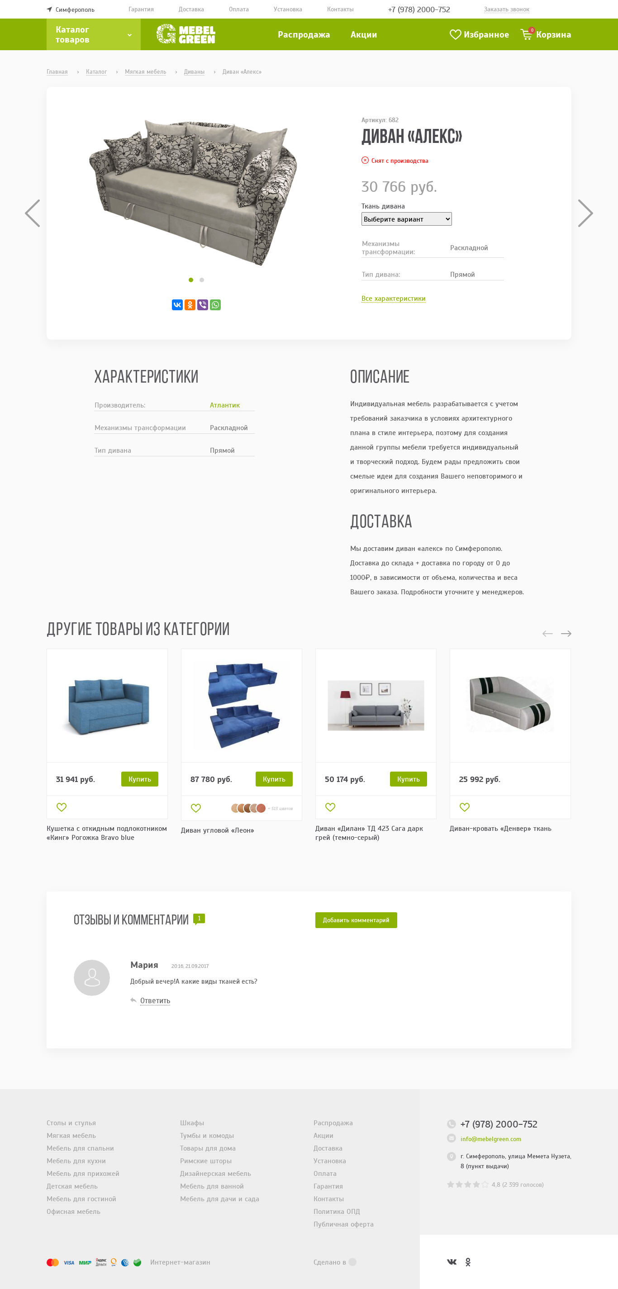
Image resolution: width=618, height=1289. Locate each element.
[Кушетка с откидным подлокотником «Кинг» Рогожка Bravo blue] (107, 705)
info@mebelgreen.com (491, 1138)
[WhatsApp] (215, 304)
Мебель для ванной (212, 1186)
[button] (190, 279)
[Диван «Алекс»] (196, 192)
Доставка (191, 9)
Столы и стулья (71, 1122)
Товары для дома (208, 1148)
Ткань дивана (383, 206)
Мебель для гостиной (81, 1198)
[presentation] (547, 633)
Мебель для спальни (80, 1148)
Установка (288, 9)
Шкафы (192, 1122)
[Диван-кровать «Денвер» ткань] (510, 705)
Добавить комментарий (356, 920)
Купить (139, 779)
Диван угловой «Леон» (217, 830)
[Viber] (202, 304)
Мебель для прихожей (83, 1173)
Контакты (340, 9)
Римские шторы (206, 1160)
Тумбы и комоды (207, 1135)
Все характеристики (393, 298)
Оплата (239, 9)
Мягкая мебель (71, 1135)
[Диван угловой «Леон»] (241, 705)
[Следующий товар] (582, 213)
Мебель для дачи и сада (219, 1198)
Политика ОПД (337, 1211)
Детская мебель (72, 1186)
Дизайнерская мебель (215, 1173)
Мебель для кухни (76, 1160)
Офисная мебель (73, 1211)
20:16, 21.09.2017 (190, 966)
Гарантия (141, 9)
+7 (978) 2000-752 (419, 9)
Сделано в (330, 1262)
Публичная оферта (344, 1224)
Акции (364, 34)
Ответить (155, 1000)
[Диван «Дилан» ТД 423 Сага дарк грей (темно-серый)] (376, 705)
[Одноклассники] (190, 304)
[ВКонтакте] (177, 304)
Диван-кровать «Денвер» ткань (500, 828)
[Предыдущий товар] (36, 213)
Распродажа (304, 34)
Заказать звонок (506, 9)
